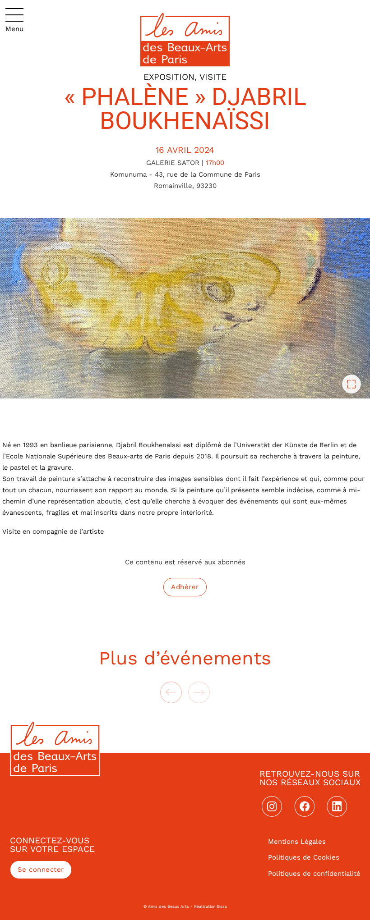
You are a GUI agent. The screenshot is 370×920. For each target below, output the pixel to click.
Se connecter (41, 869)
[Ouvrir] (14, 20)
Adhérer (185, 587)
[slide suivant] (199, 692)
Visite (213, 77)
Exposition (168, 77)
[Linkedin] (337, 806)
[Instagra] (272, 806)
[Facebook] (304, 806)
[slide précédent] (171, 692)
